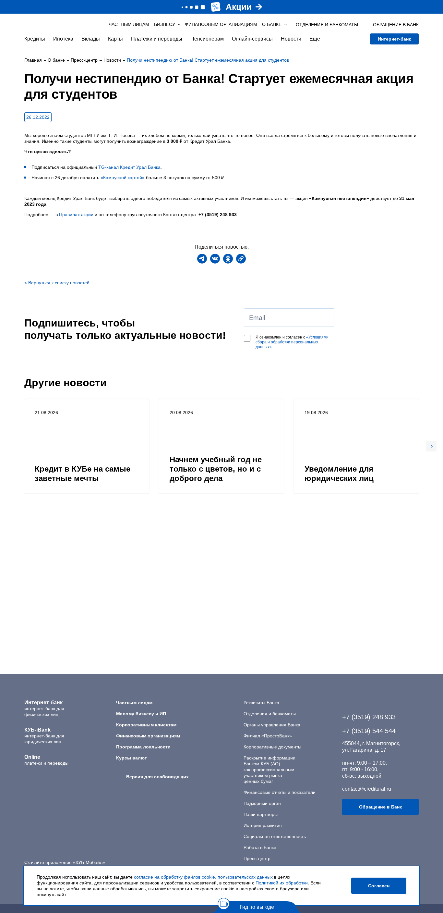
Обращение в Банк (380, 806)
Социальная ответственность (275, 836)
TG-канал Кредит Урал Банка (129, 167)
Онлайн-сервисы (252, 39)
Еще (314, 39)
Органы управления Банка (272, 724)
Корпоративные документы (272, 746)
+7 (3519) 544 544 (369, 730)
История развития (263, 825)
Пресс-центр (257, 858)
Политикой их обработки (282, 882)
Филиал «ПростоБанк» (268, 735)
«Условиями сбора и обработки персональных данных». (292, 342)
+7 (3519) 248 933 (369, 717)
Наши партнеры (261, 814)
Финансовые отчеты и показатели (280, 792)
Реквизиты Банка (261, 702)
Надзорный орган (262, 803)
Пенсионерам (207, 39)
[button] (431, 446)
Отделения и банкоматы (270, 713)
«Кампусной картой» (123, 177)
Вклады (90, 39)
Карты (115, 39)
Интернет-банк (394, 39)
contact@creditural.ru (366, 789)
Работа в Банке (260, 847)
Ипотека (63, 39)
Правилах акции (76, 214)
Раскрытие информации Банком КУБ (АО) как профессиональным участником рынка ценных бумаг (269, 769)
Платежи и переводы (156, 39)
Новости (291, 39)
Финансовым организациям (221, 24)
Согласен (378, 885)
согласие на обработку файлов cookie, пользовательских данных (203, 877)
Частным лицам (129, 24)
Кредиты (34, 39)
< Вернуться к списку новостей (57, 282)
